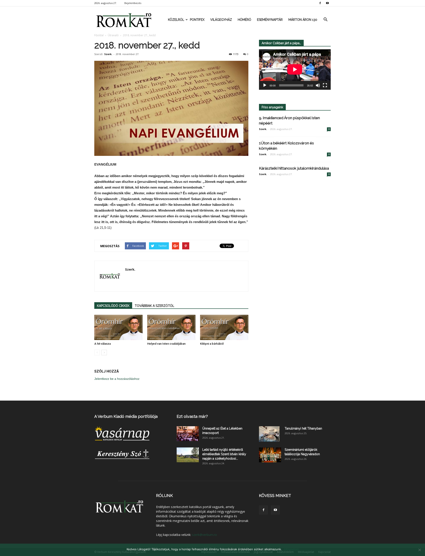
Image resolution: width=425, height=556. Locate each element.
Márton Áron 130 (302, 19)
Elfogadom (291, 549)
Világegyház (221, 19)
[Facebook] (320, 3)
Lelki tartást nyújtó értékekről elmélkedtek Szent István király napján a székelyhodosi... (224, 454)
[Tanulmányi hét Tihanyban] (269, 434)
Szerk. (108, 54)
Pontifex (197, 19)
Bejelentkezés (132, 3)
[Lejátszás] (265, 85)
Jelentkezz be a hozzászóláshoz (116, 378)
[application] (295, 69)
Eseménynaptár (270, 19)
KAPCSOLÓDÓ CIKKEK (113, 306)
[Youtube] (327, 3)
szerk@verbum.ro (204, 535)
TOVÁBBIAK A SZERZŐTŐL (154, 306)
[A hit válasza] (118, 327)
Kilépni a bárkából (212, 343)
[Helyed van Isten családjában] (171, 327)
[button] (325, 19)
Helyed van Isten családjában (166, 343)
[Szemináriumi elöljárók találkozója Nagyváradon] (270, 454)
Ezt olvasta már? (192, 416)
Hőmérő (244, 19)
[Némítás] (318, 85)
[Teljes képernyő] (325, 85)
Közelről (176, 19)
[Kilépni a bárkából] (224, 327)
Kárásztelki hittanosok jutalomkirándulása (294, 168)
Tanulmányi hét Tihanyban (303, 428)
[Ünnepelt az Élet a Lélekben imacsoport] (188, 433)
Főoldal (99, 35)
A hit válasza (102, 343)
